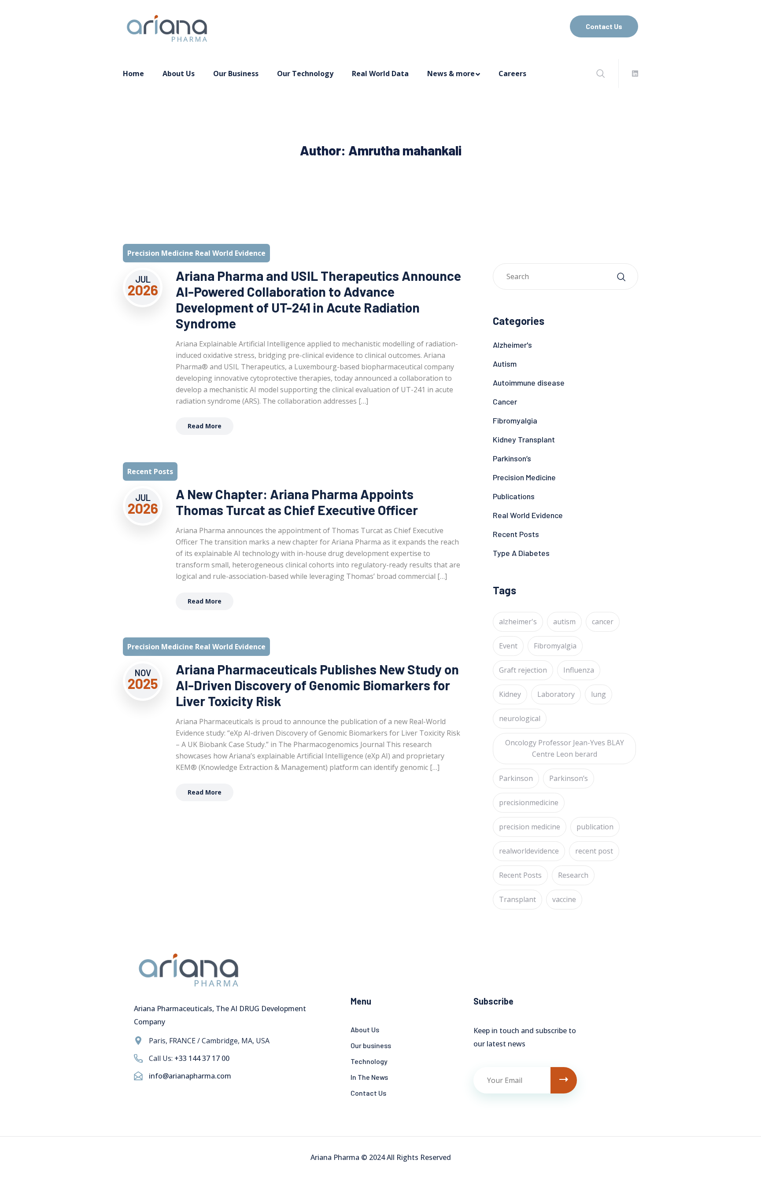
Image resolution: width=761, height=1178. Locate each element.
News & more (451, 73)
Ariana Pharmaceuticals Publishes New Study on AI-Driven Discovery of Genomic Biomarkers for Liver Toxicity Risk (317, 685)
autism (564, 621)
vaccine (564, 899)
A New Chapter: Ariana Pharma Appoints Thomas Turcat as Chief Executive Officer (297, 502)
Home (133, 73)
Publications (514, 496)
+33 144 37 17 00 (201, 1058)
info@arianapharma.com (190, 1076)
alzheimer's (518, 621)
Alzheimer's (512, 345)
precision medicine (529, 827)
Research (573, 875)
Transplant (517, 899)
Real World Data (380, 73)
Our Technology (305, 73)
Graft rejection (523, 670)
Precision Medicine (524, 477)
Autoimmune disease (529, 382)
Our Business (236, 73)
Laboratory (556, 694)
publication (594, 827)
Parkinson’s (512, 458)
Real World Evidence (528, 515)
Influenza (578, 670)
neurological (519, 718)
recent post (594, 851)
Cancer (505, 401)
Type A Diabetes (521, 553)
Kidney (510, 694)
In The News (369, 1077)
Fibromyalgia (515, 420)
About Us (179, 73)
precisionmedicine (528, 802)
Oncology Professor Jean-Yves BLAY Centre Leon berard (564, 748)
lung (598, 694)
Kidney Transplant (524, 439)
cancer (602, 621)
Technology (369, 1061)
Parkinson (516, 778)
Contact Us (604, 26)
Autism (505, 363)
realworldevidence (529, 851)
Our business (371, 1045)
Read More (205, 426)
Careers (512, 73)
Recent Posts (516, 534)
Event (508, 646)
